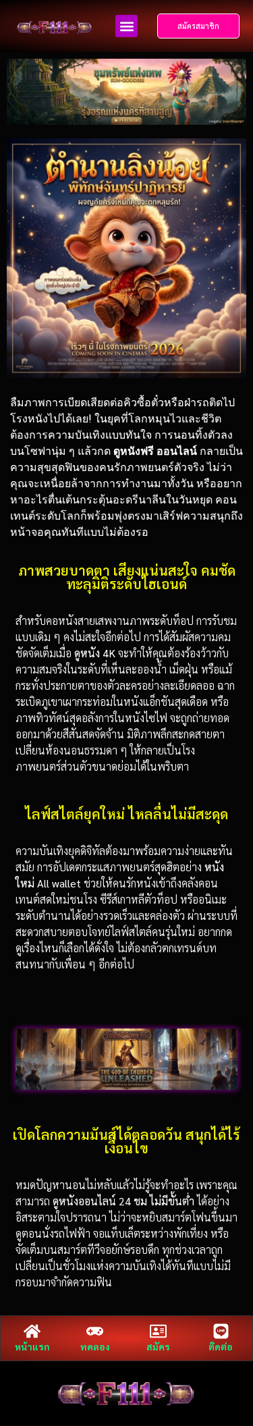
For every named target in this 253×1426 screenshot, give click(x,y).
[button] (126, 26)
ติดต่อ (220, 1346)
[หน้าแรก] (32, 1331)
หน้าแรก (32, 1346)
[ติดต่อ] (221, 1331)
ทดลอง (95, 1346)
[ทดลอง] (94, 1331)
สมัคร (158, 1346)
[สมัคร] (158, 1331)
